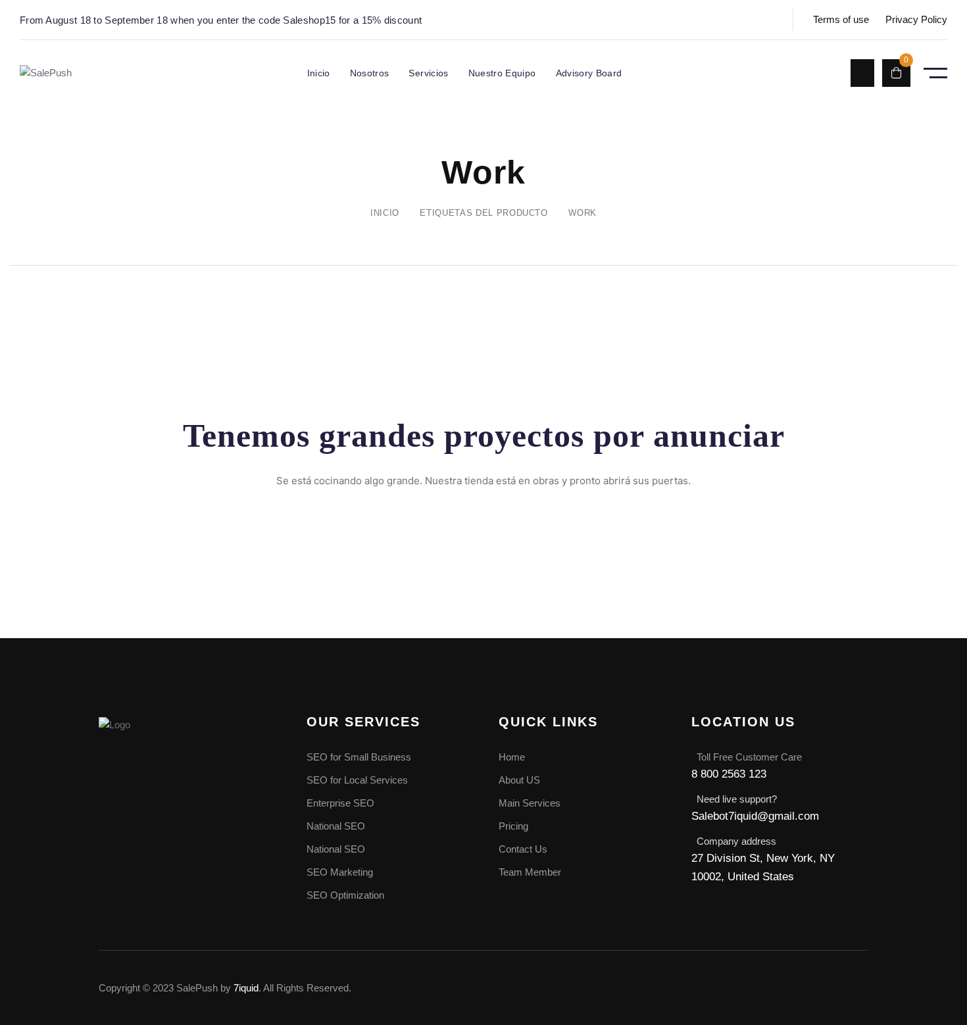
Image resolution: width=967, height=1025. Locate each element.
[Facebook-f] (728, 985)
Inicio (384, 213)
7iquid (246, 987)
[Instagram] (815, 985)
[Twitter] (771, 985)
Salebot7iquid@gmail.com (755, 816)
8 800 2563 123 (728, 774)
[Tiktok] (858, 985)
